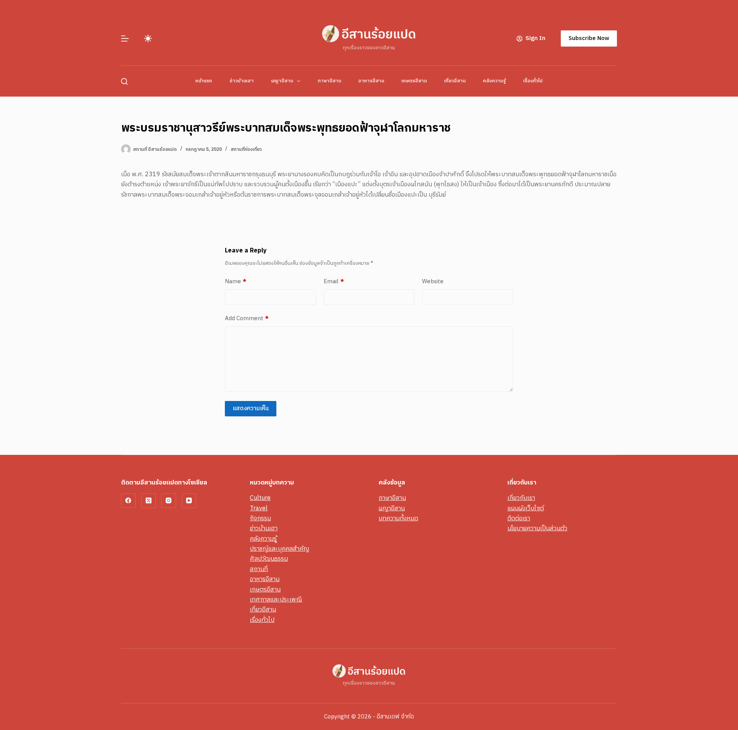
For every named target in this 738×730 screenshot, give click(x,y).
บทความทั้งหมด (398, 518)
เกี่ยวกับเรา (521, 498)
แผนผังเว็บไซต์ (525, 508)
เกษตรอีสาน (414, 81)
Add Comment (247, 318)
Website (433, 281)
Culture (260, 498)
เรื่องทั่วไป (533, 81)
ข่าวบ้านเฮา (241, 81)
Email (334, 281)
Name (235, 281)
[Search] (124, 81)
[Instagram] (168, 500)
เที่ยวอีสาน (454, 81)
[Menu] (125, 38)
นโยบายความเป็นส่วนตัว (537, 528)
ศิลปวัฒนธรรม (269, 559)
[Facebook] (128, 500)
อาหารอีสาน (371, 81)
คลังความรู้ (494, 81)
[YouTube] (189, 500)
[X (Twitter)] (148, 500)
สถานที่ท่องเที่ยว (246, 149)
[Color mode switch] (148, 38)
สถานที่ (259, 569)
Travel (259, 508)
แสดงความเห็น (251, 408)
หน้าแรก (203, 81)
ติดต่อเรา (518, 518)
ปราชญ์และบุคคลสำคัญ (279, 549)
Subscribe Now (588, 38)
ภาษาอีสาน (329, 81)
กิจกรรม (260, 518)
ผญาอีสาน (282, 81)
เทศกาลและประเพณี (276, 600)
